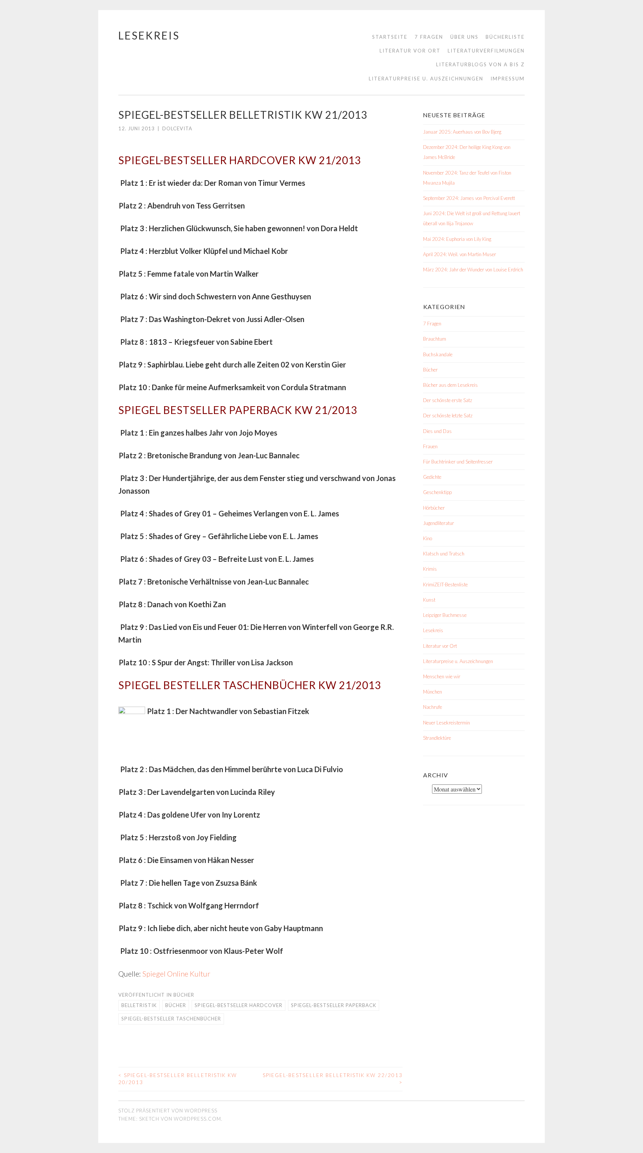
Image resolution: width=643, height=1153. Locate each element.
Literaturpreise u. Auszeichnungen (426, 79)
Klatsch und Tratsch (443, 554)
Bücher (183, 995)
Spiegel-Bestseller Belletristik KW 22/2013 (333, 1079)
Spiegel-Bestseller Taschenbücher (171, 1019)
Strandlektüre (437, 738)
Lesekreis (149, 35)
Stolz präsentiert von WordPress (167, 1111)
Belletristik (139, 1005)
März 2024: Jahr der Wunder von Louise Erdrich (473, 270)
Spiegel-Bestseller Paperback (333, 1005)
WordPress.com (197, 1119)
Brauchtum (434, 339)
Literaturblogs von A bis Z (480, 64)
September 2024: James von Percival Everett (469, 198)
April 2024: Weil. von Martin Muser (459, 254)
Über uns (464, 37)
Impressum (507, 79)
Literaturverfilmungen (486, 51)
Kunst (429, 600)
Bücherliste (505, 37)
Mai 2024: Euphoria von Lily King (457, 239)
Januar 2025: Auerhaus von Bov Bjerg (462, 132)
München (432, 692)
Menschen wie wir (441, 676)
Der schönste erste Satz (447, 400)
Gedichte (432, 477)
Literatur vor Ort (410, 51)
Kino (427, 538)
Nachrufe (432, 707)
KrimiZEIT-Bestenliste (445, 584)
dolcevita (177, 128)
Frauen (430, 446)
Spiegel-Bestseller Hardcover (238, 1005)
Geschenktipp (437, 492)
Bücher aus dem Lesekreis (450, 385)
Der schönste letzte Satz (448, 415)
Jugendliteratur (438, 523)
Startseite (389, 37)
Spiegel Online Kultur (176, 973)
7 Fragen (429, 37)
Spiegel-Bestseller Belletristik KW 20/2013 (177, 1079)
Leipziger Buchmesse (445, 615)
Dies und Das (437, 431)
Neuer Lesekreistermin (446, 723)
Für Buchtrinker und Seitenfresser (458, 462)
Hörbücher (434, 508)
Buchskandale (437, 354)
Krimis (430, 569)
